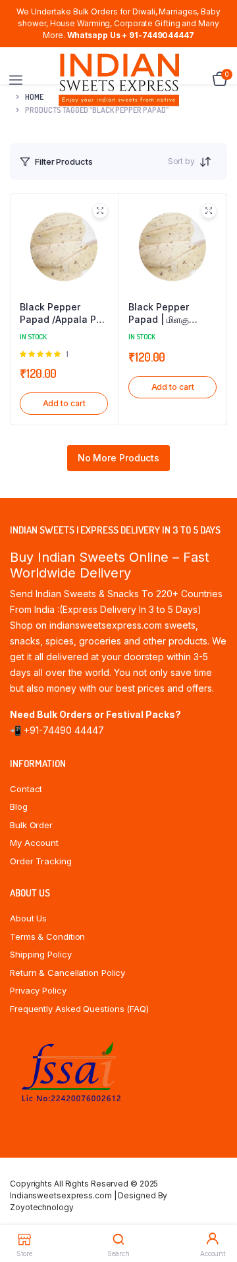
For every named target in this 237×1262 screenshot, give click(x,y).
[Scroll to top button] (216, 1209)
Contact (26, 789)
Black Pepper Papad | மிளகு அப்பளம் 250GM (161, 313)
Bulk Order (31, 825)
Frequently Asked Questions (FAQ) (79, 1008)
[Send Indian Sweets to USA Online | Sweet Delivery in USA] (118, 79)
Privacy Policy (38, 990)
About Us (28, 918)
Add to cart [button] (64, 403)
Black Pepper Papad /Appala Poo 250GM (64, 313)
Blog (19, 806)
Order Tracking (41, 861)
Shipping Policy (41, 954)
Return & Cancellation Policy (67, 972)
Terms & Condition (47, 936)
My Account (34, 842)
